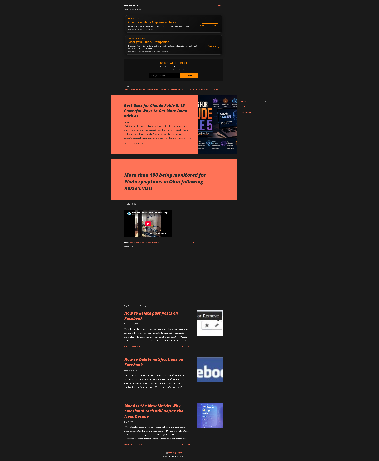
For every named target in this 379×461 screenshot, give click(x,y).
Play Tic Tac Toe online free (198, 90)
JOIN (189, 76)
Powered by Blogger (175, 453)
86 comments (136, 393)
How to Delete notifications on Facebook (153, 362)
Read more (186, 347)
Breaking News (136, 243)
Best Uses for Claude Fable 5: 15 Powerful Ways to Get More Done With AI (155, 111)
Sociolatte (131, 5)
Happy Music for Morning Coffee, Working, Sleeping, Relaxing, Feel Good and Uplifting (153, 90)
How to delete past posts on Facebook (151, 315)
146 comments (136, 347)
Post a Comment (136, 144)
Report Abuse (246, 112)
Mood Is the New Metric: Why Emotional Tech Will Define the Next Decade (153, 411)
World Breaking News (150, 243)
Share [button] (126, 144)
